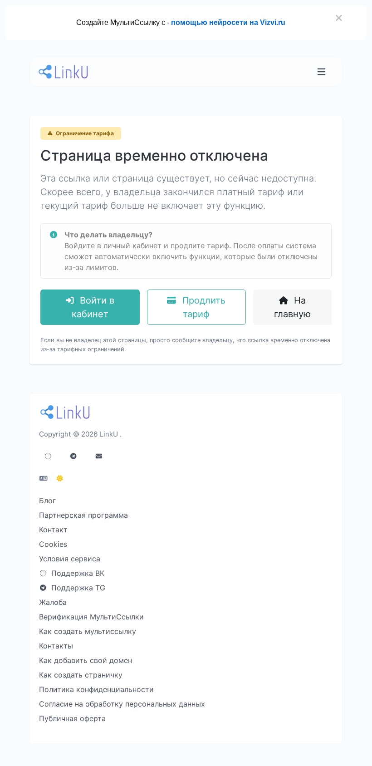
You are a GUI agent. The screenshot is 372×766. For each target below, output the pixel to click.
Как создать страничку (80, 674)
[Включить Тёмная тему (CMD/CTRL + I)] (59, 478)
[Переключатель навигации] (321, 72)
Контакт (53, 529)
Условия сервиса (69, 558)
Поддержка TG (77, 587)
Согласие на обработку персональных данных (122, 703)
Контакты (56, 645)
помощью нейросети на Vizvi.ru (228, 22)
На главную (292, 307)
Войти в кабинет (93, 307)
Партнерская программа (83, 515)
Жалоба (53, 602)
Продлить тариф (202, 307)
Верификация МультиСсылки (91, 616)
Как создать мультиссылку (87, 631)
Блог (47, 500)
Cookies (53, 544)
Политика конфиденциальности (96, 689)
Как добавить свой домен (85, 660)
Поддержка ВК (76, 573)
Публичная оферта (72, 718)
